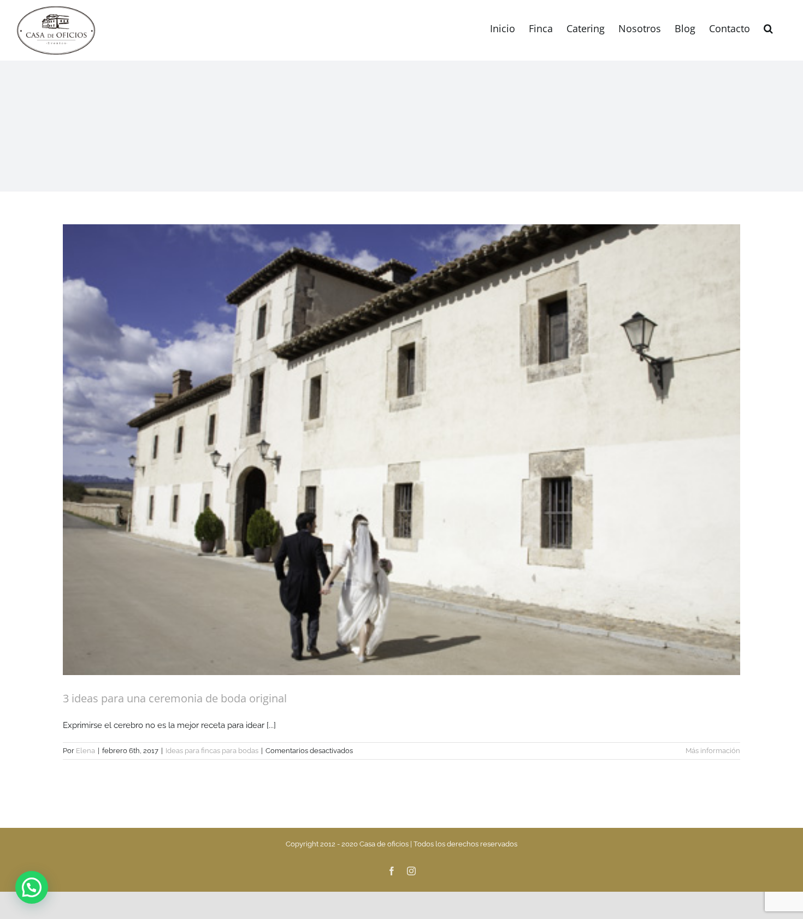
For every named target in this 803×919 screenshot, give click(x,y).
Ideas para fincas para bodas (212, 751)
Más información (713, 751)
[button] (768, 27)
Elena (85, 751)
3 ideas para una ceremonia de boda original (175, 698)
